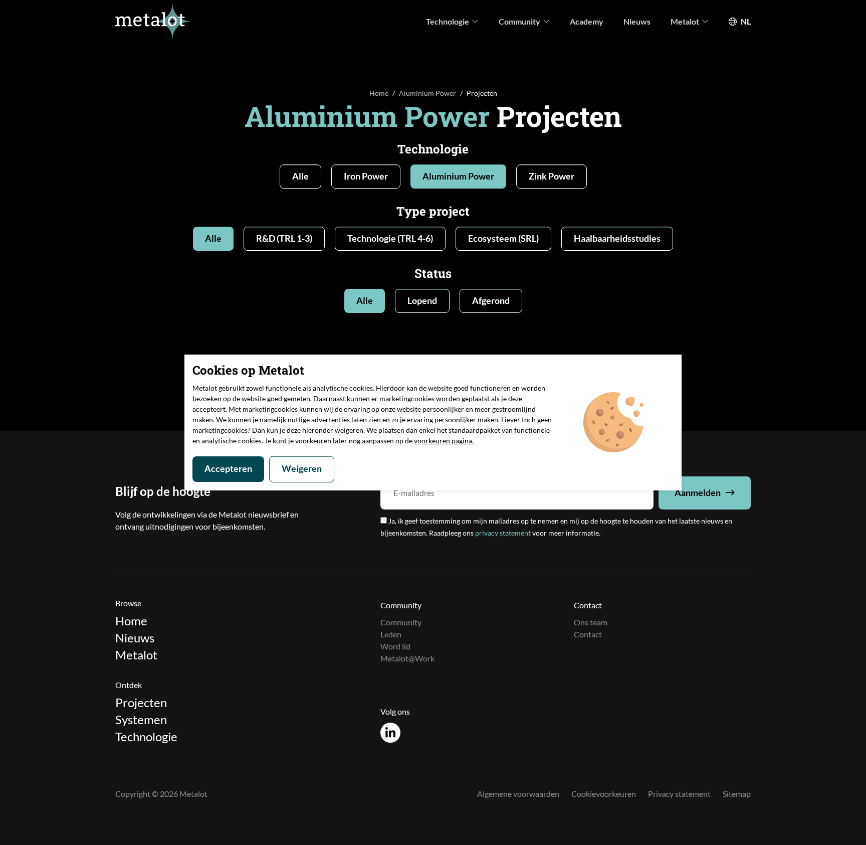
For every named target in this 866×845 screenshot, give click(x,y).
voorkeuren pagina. (444, 440)
